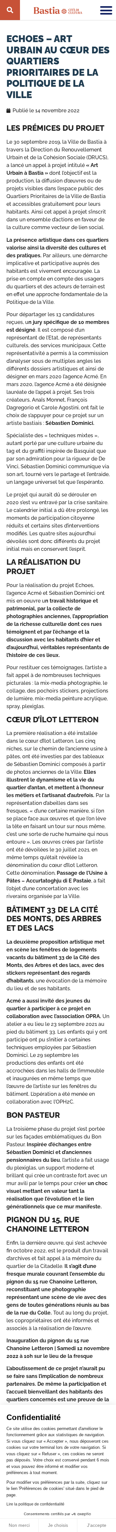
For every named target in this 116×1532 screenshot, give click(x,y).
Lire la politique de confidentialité (35, 1504)
